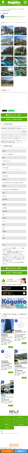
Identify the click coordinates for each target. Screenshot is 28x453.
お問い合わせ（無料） (15, 115)
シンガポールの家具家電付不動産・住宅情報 (12, 9)
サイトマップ (7, 420)
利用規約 (7, 424)
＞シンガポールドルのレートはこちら (12, 169)
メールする (7, 451)
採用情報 (7, 427)
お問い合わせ (21, 424)
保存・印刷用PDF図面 (14, 119)
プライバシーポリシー (21, 420)
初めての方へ (21, 417)
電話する (21, 451)
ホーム (6, 417)
